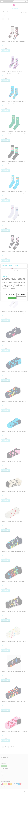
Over (18, 271)
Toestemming (6, 271)
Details (13, 271)
